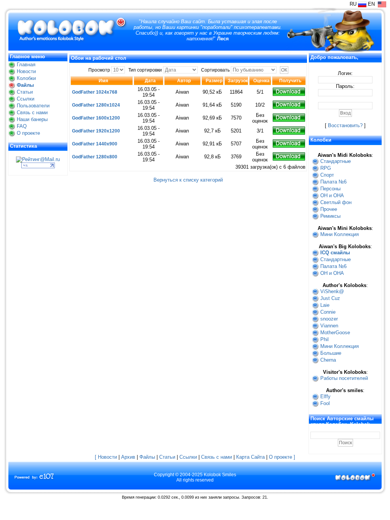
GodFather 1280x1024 (96, 105)
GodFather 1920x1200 (96, 131)
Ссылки (25, 99)
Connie (328, 312)
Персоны (330, 188)
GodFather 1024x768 (94, 92)
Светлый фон (336, 202)
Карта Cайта (250, 457)
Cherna (328, 360)
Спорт (327, 175)
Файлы (25, 85)
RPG (325, 168)
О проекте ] (282, 457)
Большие (330, 353)
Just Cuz (330, 298)
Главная (26, 64)
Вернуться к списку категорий (188, 180)
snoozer (329, 319)
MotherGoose (335, 332)
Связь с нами (32, 112)
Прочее (328, 209)
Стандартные (335, 161)
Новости (26, 71)
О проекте (28, 133)
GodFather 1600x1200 (96, 118)
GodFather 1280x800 (94, 157)
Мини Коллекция (339, 234)
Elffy (325, 396)
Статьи (25, 92)
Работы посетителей (344, 378)
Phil (324, 339)
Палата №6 (333, 182)
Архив (128, 457)
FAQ (22, 126)
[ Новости (106, 457)
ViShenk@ (332, 291)
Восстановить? (345, 125)
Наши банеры (32, 119)
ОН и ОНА (332, 195)
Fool (325, 403)
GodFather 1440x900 (94, 144)
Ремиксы (330, 216)
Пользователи (33, 105)
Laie (324, 305)
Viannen (329, 326)
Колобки (26, 78)
